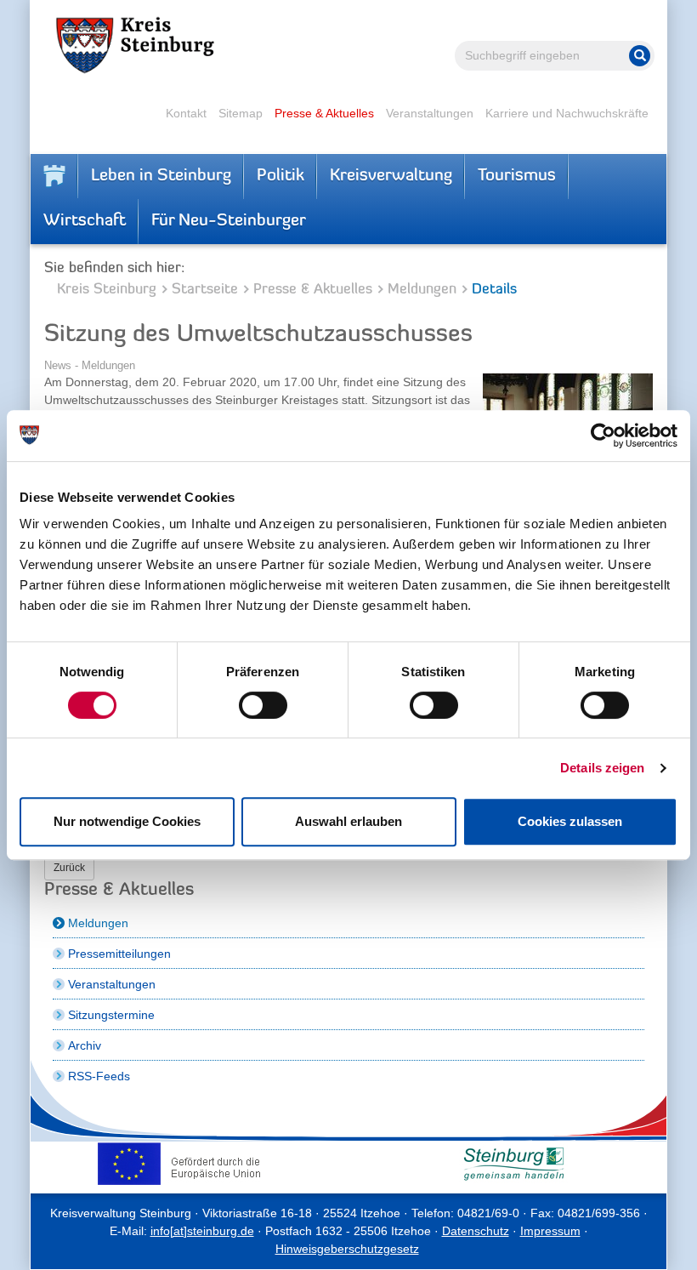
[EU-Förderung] (183, 1163)
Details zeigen (602, 767)
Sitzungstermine (111, 1015)
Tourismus (517, 176)
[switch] (263, 705)
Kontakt (186, 113)
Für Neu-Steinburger (228, 221)
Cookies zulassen (570, 821)
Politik (280, 176)
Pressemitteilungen (119, 953)
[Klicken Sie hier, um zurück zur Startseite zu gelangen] (54, 176)
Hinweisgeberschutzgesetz (347, 1249)
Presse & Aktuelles (324, 113)
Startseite (205, 289)
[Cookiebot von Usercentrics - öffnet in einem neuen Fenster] (603, 435)
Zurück (69, 868)
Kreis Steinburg (106, 289)
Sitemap (240, 113)
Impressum (550, 1231)
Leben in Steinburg (161, 176)
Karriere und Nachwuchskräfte (567, 113)
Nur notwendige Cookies (127, 821)
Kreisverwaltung (391, 176)
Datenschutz (475, 1231)
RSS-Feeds (99, 1076)
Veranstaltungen (429, 113)
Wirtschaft (84, 221)
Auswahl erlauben (348, 821)
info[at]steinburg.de (202, 1231)
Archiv (84, 1045)
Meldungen (422, 289)
